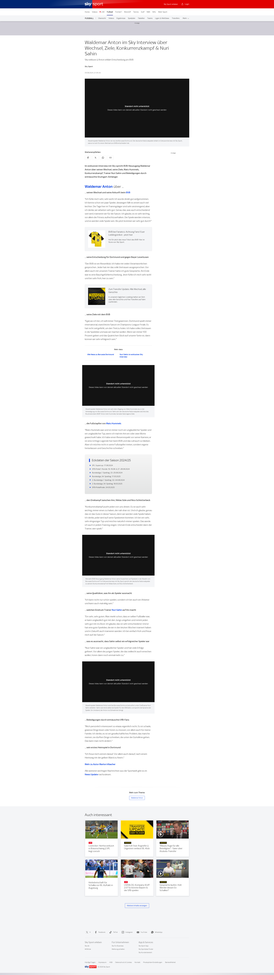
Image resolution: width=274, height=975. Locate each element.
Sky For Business (117, 946)
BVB (128, 192)
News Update (91, 774)
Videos (94, 12)
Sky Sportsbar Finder (146, 949)
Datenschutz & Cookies (123, 962)
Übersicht (102, 18)
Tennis (136, 12)
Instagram (129, 932)
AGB (110, 962)
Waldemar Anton (99, 186)
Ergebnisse (121, 18)
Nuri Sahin (117, 610)
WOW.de (88, 949)
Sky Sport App (143, 946)
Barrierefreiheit (170, 962)
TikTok (115, 932)
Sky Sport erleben (171, 4)
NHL (154, 12)
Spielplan (131, 18)
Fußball (110, 12)
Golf (142, 12)
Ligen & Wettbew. (162, 18)
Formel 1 (118, 12)
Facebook (101, 932)
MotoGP (127, 12)
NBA (148, 12)
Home (87, 12)
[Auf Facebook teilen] (88, 158)
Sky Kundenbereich (145, 952)
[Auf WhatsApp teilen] (103, 158)
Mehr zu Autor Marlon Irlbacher (100, 764)
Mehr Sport (162, 12)
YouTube (144, 932)
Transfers (175, 18)
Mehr (185, 18)
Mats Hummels (113, 423)
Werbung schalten (118, 949)
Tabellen (141, 18)
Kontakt (137, 962)
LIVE (103, 12)
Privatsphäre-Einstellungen (152, 962)
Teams (150, 18)
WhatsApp (158, 932)
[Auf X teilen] (95, 158)
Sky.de (87, 946)
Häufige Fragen (90, 962)
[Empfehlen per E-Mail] (110, 158)
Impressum (102, 962)
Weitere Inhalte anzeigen (137, 905)
